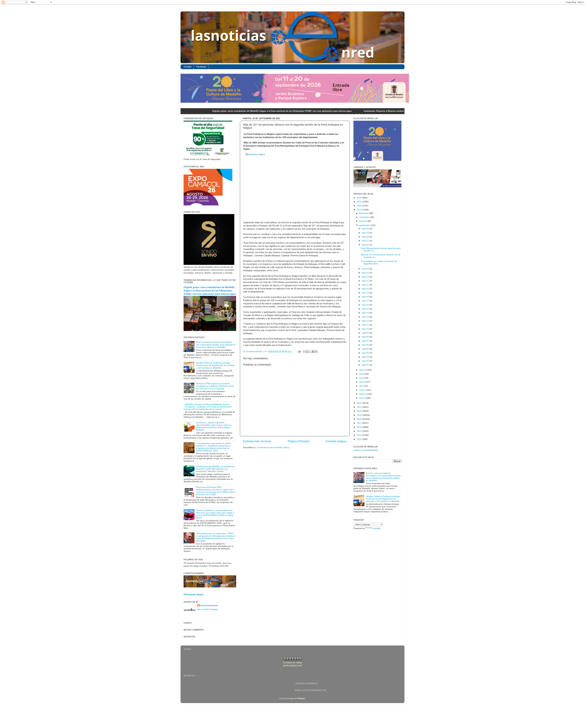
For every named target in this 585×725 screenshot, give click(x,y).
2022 (359, 403)
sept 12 (365, 321)
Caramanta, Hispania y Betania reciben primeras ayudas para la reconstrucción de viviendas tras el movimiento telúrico (372, 111)
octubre (363, 221)
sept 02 (365, 361)
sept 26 (365, 245)
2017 (359, 423)
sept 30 (365, 228)
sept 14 (365, 313)
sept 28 (365, 237)
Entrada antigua (336, 441)
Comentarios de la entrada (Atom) (273, 447)
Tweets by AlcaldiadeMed (365, 450)
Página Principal (298, 441)
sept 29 (365, 233)
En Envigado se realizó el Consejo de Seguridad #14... (379, 262)
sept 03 (365, 357)
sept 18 (365, 297)
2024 (359, 205)
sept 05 (365, 349)
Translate (376, 528)
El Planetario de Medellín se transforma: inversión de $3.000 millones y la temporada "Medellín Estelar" (215, 469)
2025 (359, 202)
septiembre (365, 225)
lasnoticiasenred (209, 605)
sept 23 (365, 277)
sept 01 (365, 365)
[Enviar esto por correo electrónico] (304, 351)
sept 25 (365, 269)
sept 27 (365, 241)
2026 (359, 198)
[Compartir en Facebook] (313, 351)
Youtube (187, 66)
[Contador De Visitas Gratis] (293, 660)
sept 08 (365, 337)
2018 (359, 419)
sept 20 (365, 289)
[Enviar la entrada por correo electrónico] (299, 351)
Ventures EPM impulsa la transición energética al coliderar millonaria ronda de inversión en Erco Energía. (215, 386)
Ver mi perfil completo (207, 609)
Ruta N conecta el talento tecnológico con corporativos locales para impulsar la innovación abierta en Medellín (216, 344)
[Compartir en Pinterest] (316, 351)
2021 (359, 407)
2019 (359, 415)
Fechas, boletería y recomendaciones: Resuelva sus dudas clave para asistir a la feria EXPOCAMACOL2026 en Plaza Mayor (215, 514)
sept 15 (365, 309)
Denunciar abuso (194, 594)
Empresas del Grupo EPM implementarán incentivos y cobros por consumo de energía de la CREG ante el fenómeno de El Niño (215, 491)
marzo (362, 390)
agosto (362, 370)
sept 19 (365, 293)
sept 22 (365, 281)
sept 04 (365, 353)
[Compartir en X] (310, 351)
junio (361, 378)
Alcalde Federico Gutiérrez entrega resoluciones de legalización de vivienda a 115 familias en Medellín (215, 365)
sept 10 (365, 329)
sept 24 (365, 273)
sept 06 (365, 345)
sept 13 (365, 317)
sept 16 (365, 305)
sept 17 (365, 301)
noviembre (364, 217)
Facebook (201, 66)
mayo (362, 382)
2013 (359, 439)
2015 (359, 431)
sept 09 (365, 333)
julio (361, 374)
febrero (363, 394)
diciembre (364, 213)
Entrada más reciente (257, 441)
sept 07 (365, 341)
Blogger (301, 698)
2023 (359, 210)
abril (361, 386)
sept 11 (365, 325)
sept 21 (365, 285)
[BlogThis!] (307, 351)
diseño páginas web (292, 665)
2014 (359, 435)
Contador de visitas (292, 662)
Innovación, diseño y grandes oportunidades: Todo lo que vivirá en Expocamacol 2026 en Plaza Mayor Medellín (213, 426)
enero (362, 398)
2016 (359, 427)
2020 (359, 411)
